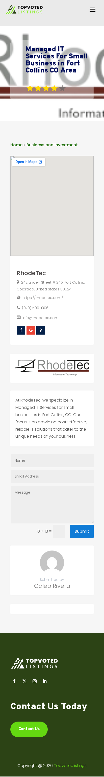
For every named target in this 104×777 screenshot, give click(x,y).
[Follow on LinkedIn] (45, 681)
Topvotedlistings (70, 765)
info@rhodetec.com (40, 317)
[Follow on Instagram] (35, 681)
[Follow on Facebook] (14, 681)
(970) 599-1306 (35, 307)
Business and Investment (52, 145)
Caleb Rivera (52, 586)
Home (16, 145)
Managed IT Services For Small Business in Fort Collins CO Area (56, 60)
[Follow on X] (24, 681)
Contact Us (29, 729)
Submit (81, 531)
